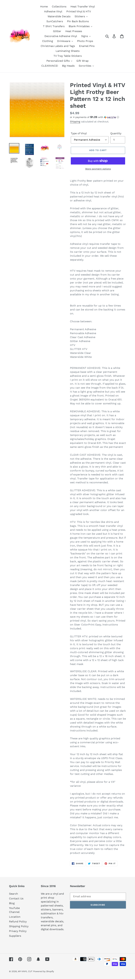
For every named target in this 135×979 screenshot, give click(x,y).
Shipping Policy (18, 926)
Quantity (115, 133)
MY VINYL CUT (25, 971)
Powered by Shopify (43, 971)
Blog (12, 903)
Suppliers (15, 935)
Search (13, 893)
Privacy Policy (18, 931)
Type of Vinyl (79, 133)
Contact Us (16, 898)
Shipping (75, 121)
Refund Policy (18, 921)
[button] (98, 117)
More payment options (98, 168)
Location (14, 916)
